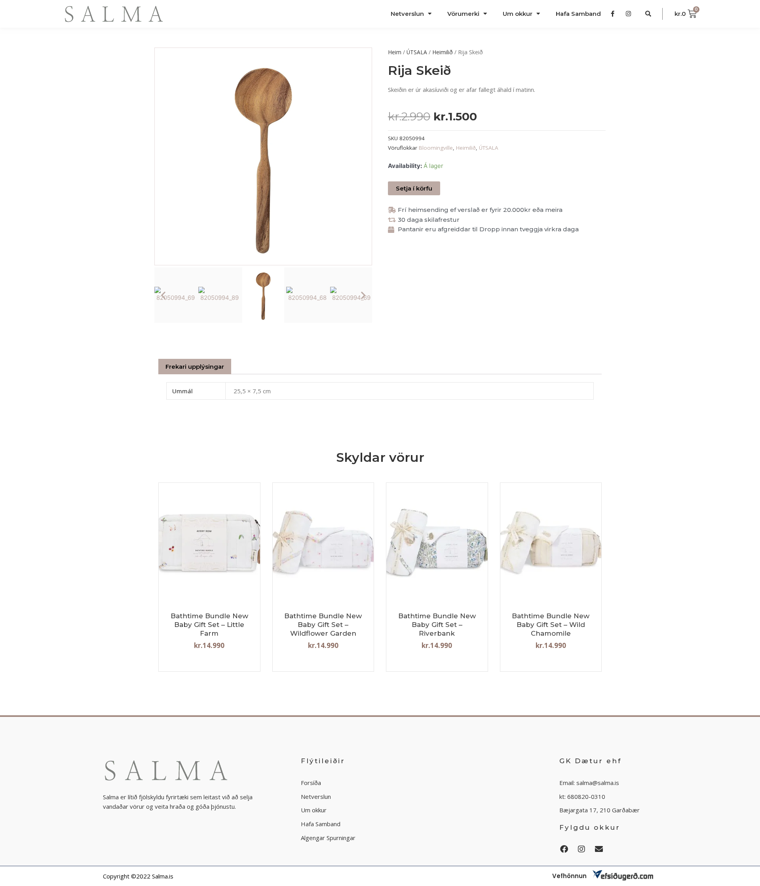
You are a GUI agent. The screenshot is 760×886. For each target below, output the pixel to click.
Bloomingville (436, 147)
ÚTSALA (417, 52)
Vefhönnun (569, 876)
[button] (163, 295)
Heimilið (442, 52)
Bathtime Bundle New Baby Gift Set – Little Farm (209, 624)
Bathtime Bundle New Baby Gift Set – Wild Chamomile (550, 624)
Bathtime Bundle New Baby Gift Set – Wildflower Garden (323, 624)
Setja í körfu (414, 188)
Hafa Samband (578, 13)
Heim (394, 52)
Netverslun (407, 13)
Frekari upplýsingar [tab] (194, 366)
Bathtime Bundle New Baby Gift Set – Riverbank (437, 624)
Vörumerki (463, 13)
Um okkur (517, 13)
